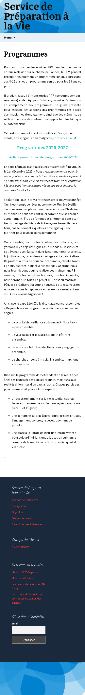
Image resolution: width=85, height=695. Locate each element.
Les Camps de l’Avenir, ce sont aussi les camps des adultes (27, 598)
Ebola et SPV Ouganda (25, 572)
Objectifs (17, 512)
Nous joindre (19, 506)
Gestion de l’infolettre (25, 500)
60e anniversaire (21, 518)
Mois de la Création (23, 578)
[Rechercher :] (77, 37)
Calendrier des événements (28, 524)
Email (15, 623)
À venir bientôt (20, 547)
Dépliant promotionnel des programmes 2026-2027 (42, 157)
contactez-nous (64, 138)
